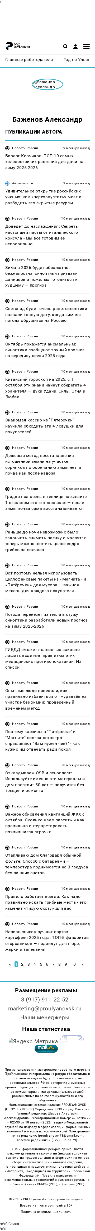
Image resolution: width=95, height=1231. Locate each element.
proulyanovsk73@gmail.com (61, 1135)
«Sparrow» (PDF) (71, 1184)
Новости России (25, 148)
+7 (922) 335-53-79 (61, 1140)
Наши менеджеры (45, 1017)
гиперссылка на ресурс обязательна (58, 1074)
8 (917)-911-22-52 (45, 999)
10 (73, 964)
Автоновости (22, 183)
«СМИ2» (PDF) (46, 1184)
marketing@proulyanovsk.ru (45, 1008)
